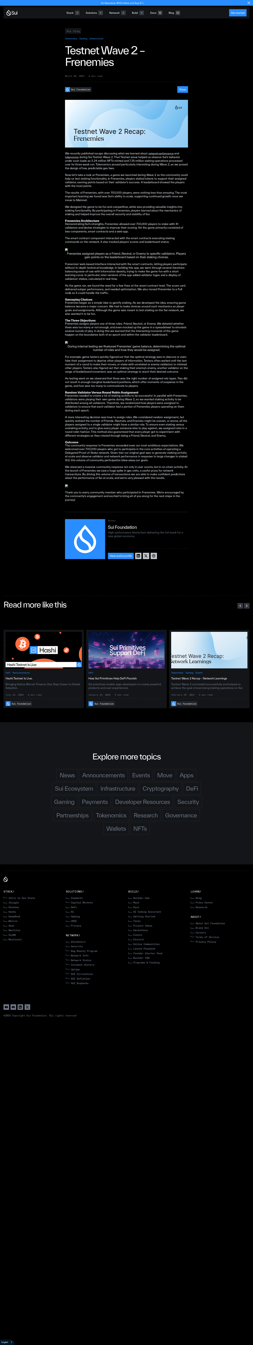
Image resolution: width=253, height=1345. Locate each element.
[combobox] (7, 1342)
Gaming (83, 38)
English (4, 1342)
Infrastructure (96, 38)
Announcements (21, 672)
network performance (161, 153)
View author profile (121, 555)
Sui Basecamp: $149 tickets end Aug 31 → (122, 3)
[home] (12, 13)
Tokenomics (71, 38)
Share (182, 89)
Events (199, 672)
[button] (240, 606)
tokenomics (72, 157)
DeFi (8, 672)
